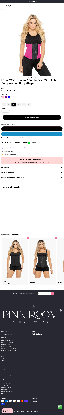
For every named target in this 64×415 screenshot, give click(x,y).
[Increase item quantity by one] (8, 111)
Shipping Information (6, 387)
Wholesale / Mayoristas (6, 367)
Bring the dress (4, 379)
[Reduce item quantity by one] (2, 111)
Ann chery (14, 234)
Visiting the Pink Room (6, 369)
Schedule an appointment (6, 391)
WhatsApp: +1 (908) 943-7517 (8, 344)
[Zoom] (61, 73)
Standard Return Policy (6, 383)
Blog (2, 393)
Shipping (3, 124)
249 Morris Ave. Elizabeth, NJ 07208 (9, 350)
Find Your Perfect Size (33, 117)
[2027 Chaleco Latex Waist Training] (42, 261)
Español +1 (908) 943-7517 (7, 342)
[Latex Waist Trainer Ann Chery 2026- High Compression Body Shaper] (12, 209)
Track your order (5, 381)
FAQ (2, 377)
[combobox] (32, 9)
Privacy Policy (4, 362)
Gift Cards (3, 360)
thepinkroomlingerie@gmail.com (8, 346)
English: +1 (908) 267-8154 (7, 340)
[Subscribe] (52, 293)
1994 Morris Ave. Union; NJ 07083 (8, 348)
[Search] (61, 9)
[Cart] (58, 5)
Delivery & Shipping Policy (7, 385)
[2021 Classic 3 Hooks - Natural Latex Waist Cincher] (15, 261)
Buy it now (32, 134)
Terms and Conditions (6, 364)
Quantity (3, 108)
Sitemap (23, 411)
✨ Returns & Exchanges (6, 375)
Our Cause (3, 358)
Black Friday (4, 389)
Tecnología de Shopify (32, 411)
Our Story (3, 356)
